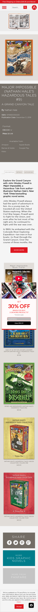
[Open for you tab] (31, 605)
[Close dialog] (34, 284)
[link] (19, 291)
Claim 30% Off (19, 323)
